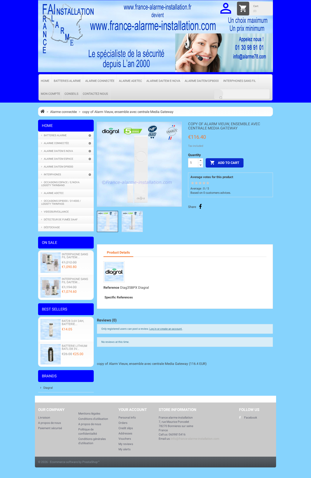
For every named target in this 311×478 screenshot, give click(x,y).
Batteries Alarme (67, 80)
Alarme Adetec (130, 80)
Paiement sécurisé (50, 428)
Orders (122, 422)
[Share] (200, 206)
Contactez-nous (95, 93)
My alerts (124, 449)
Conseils (71, 93)
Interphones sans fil (239, 80)
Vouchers (124, 438)
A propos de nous (49, 422)
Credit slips (125, 428)
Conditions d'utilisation (93, 418)
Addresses (125, 433)
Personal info (127, 417)
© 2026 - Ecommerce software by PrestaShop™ (69, 462)
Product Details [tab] (118, 252)
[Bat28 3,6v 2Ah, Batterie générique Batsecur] (50, 329)
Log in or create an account (165, 328)
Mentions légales (89, 413)
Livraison (44, 417)
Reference (111, 288)
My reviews (125, 444)
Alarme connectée (99, 80)
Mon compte (50, 93)
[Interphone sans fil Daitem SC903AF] (50, 262)
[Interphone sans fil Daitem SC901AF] (50, 287)
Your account (132, 409)
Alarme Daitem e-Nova (163, 80)
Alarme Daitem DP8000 (202, 80)
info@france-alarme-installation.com (195, 438)
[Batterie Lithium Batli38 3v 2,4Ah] (50, 354)
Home (45, 80)
